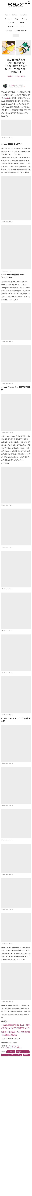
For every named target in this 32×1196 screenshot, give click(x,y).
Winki (12, 85)
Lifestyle (16, 19)
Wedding (24, 19)
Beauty (7, 15)
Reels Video (8, 30)
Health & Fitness (12, 23)
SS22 (26, 1055)
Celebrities (8, 19)
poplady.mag (15, 1046)
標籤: (3, 1052)
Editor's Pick (23, 15)
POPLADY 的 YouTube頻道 (13, 1048)
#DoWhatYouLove (12, 26)
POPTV (22, 23)
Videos (22, 26)
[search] (29, 1)
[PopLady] (16, 5)
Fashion (14, 15)
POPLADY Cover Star (21, 30)
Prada (6, 98)
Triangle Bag (16, 1055)
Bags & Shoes (20, 76)
